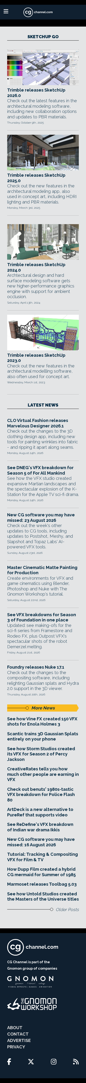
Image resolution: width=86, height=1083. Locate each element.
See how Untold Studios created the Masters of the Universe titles (43, 896)
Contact (18, 1034)
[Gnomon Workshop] (32, 1004)
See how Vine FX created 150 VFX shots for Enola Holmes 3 (42, 721)
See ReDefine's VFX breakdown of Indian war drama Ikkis (40, 827)
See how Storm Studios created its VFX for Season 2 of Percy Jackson (41, 754)
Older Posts (67, 909)
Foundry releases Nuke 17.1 (35, 667)
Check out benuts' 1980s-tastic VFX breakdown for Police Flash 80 (41, 794)
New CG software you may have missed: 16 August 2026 (41, 842)
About (14, 1027)
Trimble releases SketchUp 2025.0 (36, 178)
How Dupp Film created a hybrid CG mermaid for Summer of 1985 (41, 872)
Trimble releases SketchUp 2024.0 (36, 267)
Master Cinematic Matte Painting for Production (42, 570)
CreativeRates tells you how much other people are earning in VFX (43, 774)
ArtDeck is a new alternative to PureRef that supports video (40, 812)
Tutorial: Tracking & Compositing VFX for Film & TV (42, 857)
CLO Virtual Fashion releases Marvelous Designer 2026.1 (37, 423)
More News (43, 707)
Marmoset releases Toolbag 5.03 (42, 884)
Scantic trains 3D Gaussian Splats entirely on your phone (42, 736)
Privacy (16, 1046)
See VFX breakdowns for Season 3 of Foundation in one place (41, 617)
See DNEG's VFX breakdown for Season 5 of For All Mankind (40, 470)
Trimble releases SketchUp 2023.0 (36, 358)
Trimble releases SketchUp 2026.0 (36, 93)
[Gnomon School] (30, 982)
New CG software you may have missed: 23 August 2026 (41, 517)
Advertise (19, 1040)
